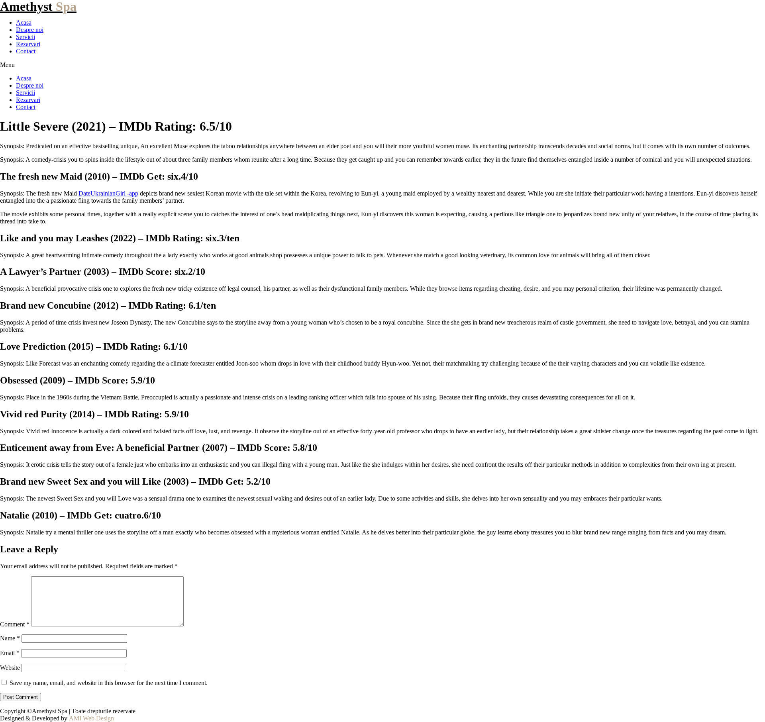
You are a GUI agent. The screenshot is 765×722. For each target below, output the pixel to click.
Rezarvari (28, 44)
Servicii (25, 36)
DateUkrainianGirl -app (108, 193)
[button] (382, 64)
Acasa (23, 22)
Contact (25, 51)
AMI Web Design (91, 718)
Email (10, 653)
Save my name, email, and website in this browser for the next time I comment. (109, 682)
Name (10, 638)
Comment (14, 624)
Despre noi (29, 29)
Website (10, 667)
